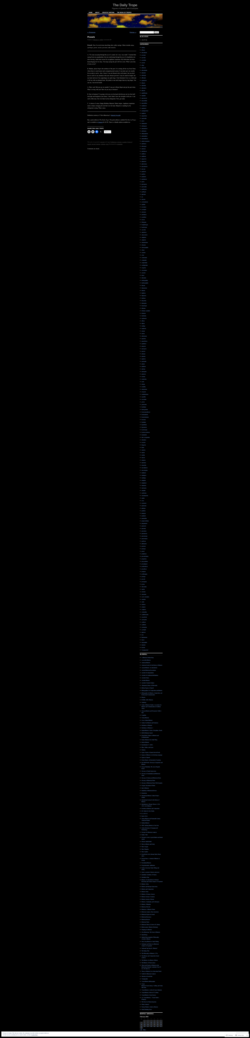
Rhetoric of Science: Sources (148, 894)
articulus (143, 199)
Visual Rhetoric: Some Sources (149, 995)
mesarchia (144, 465)
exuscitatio (144, 399)
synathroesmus (145, 614)
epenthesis (144, 343)
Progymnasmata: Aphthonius (148, 865)
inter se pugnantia (146, 437)
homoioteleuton (145, 417)
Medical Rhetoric (145, 823)
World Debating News (147, 1009)
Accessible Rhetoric (146, 660)
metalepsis (144, 475)
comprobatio (144, 262)
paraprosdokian (145, 521)
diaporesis (144, 295)
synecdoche (144, 617)
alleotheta (144, 85)
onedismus (144, 493)
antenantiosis (144, 128)
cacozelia (144, 229)
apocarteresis (144, 166)
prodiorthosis (145, 566)
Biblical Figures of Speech (148, 688)
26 (157, 1026)
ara (142, 197)
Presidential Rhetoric (146, 863)
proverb (102, 142)
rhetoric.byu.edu (115, 115)
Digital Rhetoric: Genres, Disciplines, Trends (152, 730)
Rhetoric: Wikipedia (146, 904)
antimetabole (144, 136)
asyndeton (144, 217)
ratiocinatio (144, 586)
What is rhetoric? (145, 1004)
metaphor (144, 480)
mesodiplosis (145, 467)
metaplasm (144, 483)
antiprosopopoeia (145, 141)
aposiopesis (144, 184)
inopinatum (144, 435)
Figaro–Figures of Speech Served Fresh (151, 752)
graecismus (144, 404)
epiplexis (144, 359)
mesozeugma (144, 470)
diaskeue (144, 298)
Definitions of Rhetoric (147, 725)
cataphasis (144, 237)
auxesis (143, 219)
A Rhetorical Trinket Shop (148, 657)
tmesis (143, 640)
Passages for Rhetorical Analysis (149, 832)
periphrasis (144, 553)
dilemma (143, 308)
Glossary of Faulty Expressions (149, 771)
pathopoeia (144, 543)
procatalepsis (144, 564)
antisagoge (144, 146)
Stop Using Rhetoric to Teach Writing (150, 941)
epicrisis (143, 351)
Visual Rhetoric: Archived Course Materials (152, 990)
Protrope (133, 32)
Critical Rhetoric (145, 717)
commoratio (144, 257)
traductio (144, 645)
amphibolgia (144, 93)
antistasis (144, 148)
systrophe (144, 629)
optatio (143, 498)
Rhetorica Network (146, 907)
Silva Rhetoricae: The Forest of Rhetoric (151, 932)
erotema (143, 376)
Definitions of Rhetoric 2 (147, 728)
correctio (144, 272)
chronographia (145, 247)
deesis (143, 275)
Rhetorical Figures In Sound (148, 914)
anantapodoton (145, 110)
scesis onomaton (145, 597)
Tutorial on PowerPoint (147, 976)
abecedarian (144, 52)
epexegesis (144, 348)
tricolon (143, 647)
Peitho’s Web (145, 834)
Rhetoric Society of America (148, 896)
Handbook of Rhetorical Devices (149, 790)
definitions (114, 142)
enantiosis (144, 328)
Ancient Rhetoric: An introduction (149, 667)
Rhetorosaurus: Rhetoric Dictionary (150, 927)
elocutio (119, 142)
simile (143, 602)
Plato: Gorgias (145, 846)
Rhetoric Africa (145, 884)
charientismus (145, 242)
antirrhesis (144, 143)
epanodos (144, 338)
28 (141, 1028)
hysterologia (144, 429)
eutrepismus (144, 389)
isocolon (143, 442)
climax (143, 250)
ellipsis (143, 323)
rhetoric (98, 144)
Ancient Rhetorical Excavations (149, 670)
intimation (144, 440)
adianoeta (144, 67)
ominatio (144, 490)
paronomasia (144, 538)
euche (143, 381)
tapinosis (144, 632)
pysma (143, 584)
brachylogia (144, 227)
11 (154, 1022)
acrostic (143, 62)
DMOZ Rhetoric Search (147, 733)
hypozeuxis (144, 427)
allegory (143, 83)
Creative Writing (108, 12)
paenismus (144, 505)
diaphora (144, 293)
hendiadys (144, 407)
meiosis (143, 457)
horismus (144, 419)
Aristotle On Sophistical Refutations (150, 675)
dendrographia (145, 283)
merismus (144, 462)
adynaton (144, 73)
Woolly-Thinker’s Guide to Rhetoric (150, 1007)
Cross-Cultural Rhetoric (147, 720)
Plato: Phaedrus (145, 849)
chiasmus (144, 245)
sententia (144, 599)
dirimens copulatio (146, 310)
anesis (143, 121)
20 (161, 1024)
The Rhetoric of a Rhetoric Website (150, 960)
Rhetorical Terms (145, 922)
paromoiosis (144, 533)
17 (151, 1024)
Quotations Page (145, 877)
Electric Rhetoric (145, 742)
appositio (144, 194)
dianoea (143, 290)
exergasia (144, 391)
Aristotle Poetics (145, 678)
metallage (144, 478)
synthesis (144, 622)
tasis (143, 634)
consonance (144, 270)
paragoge (144, 513)
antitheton (144, 156)
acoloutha (144, 60)
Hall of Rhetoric (145, 788)
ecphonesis (144, 318)
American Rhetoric (146, 662)
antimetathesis (145, 138)
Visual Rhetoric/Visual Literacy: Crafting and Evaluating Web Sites (153, 985)
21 (141, 1026)
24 (151, 1026)
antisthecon (144, 151)
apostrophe (144, 186)
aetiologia (144, 75)
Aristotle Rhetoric (146, 680)
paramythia (144, 518)
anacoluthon (144, 103)
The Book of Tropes (124, 12)
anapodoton (144, 116)
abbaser (143, 50)
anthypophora (145, 133)
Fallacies (144, 750)
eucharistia (144, 379)
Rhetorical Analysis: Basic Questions (150, 912)
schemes (103, 144)
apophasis (144, 176)
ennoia (143, 333)
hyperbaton (144, 424)
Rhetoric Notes (145, 891)
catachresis (144, 232)
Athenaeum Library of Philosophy (149, 685)
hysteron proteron (146, 432)
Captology (144, 702)
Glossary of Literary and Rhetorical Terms (151, 778)
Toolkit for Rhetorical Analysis (149, 974)
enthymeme (144, 336)
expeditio (144, 397)
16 (148, 1024)
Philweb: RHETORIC (147, 841)
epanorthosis (144, 341)
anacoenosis (144, 98)
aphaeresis (144, 161)
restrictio (144, 591)
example (124, 142)
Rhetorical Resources (146, 917)
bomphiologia (145, 224)
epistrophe (144, 361)
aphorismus (144, 164)
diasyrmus (144, 300)
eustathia (144, 386)
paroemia (144, 528)
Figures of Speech (146, 757)
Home (90, 12)
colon (143, 255)
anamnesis (144, 108)
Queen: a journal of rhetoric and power (150, 872)
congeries (144, 267)
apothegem (144, 189)
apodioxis (144, 171)
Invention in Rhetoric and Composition (150, 808)
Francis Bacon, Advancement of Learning (151, 760)
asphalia (143, 204)
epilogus (143, 354)
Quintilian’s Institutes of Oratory (149, 874)
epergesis (144, 346)
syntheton (144, 624)
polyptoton (144, 559)
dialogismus (144, 288)
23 (148, 1026)
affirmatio (144, 78)
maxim (143, 452)
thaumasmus (144, 637)
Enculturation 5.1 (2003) (147, 745)
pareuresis (144, 526)
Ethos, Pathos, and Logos (147, 747)
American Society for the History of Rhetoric (152, 665)
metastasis (144, 485)
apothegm (144, 191)
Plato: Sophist (145, 851)
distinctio (144, 313)
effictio (143, 321)
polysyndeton (145, 561)
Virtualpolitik (145, 979)
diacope (143, 285)
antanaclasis (144, 123)
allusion (143, 90)
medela (143, 455)
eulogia (143, 384)
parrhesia (144, 541)
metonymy (144, 488)
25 (154, 1026)
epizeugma (144, 371)
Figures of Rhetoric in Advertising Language (152, 755)
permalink (119, 144)
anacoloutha (144, 100)
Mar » (144, 1029)
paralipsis (144, 516)
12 (157, 1022)
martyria (143, 450)
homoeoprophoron (146, 412)
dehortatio (144, 278)
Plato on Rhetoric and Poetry (148, 844)
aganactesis (144, 80)
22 (144, 1026)
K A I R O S (144, 813)
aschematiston (145, 202)
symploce (144, 609)
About (97, 12)
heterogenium (145, 409)
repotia (143, 589)
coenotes (144, 252)
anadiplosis (144, 105)
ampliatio (144, 95)
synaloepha (144, 612)
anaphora (144, 113)
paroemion (144, 531)
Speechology (144, 934)
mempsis (144, 460)
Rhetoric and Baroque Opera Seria (149, 886)
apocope (143, 169)
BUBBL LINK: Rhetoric (147, 700)
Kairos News (145, 816)
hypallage (144, 422)
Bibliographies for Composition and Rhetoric (152, 690)
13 (161, 1022)
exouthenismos (145, 394)
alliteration (144, 88)
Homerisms (144, 793)
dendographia (145, 280)
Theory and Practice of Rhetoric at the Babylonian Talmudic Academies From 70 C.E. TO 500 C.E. (151, 966)
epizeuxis (144, 374)
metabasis (144, 472)
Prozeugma (91, 32)
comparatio (144, 260)
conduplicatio (145, 265)
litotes (143, 447)
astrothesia (144, 214)
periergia (144, 548)
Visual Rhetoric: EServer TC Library (150, 992)
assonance (144, 207)
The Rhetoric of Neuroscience (148, 962)
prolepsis (144, 571)
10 (151, 1022)
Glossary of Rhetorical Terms (148, 780)
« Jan (141, 1029)
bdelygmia (144, 222)
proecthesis (144, 569)
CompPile (144, 715)
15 (144, 1024)
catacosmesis (144, 235)
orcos (143, 500)
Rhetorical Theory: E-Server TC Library (151, 924)
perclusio (144, 546)
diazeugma (144, 303)
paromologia (144, 536)
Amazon (100, 122)
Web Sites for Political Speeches (149, 1002)
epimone (143, 356)
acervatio (144, 57)
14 (141, 1024)
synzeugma (144, 627)
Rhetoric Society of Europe (148, 899)
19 (157, 1024)
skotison (143, 604)
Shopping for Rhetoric (147, 929)
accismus (144, 55)
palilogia (143, 508)
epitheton (144, 366)
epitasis (143, 364)
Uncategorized (145, 650)
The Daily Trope (125, 4)
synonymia (144, 619)
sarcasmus (144, 594)
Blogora (143, 697)
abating (143, 47)
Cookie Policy (34, 1035)
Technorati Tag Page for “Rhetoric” (150, 948)
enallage (143, 326)
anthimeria (144, 131)
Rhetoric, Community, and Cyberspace (150, 901)
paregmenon (144, 523)
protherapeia (144, 574)
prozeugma (144, 581)
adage (143, 65)
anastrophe (144, 118)
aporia (143, 181)
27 (161, 1026)
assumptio (144, 209)
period (143, 551)
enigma (143, 331)
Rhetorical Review (146, 919)
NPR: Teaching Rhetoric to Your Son (150, 825)
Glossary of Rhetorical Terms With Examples (152, 783)
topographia (144, 642)
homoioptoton (145, 414)
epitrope (143, 369)
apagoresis (144, 159)
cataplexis (144, 240)
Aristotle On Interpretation (148, 672)
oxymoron (144, 503)
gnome (143, 402)
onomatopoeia (145, 495)
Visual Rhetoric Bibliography (148, 981)
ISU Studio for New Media (148, 811)
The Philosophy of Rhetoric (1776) (150, 953)
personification (145, 556)
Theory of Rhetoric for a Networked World (151, 971)
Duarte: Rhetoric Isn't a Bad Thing (149, 739)
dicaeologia (144, 305)
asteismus (144, 212)
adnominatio (144, 70)
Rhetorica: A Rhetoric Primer (148, 909)
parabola (143, 510)
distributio (144, 316)
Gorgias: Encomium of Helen (148, 785)
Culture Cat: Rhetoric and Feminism (150, 723)
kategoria (144, 445)
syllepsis (144, 607)
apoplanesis (144, 179)
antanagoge (144, 126)
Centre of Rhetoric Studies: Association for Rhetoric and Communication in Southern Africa (151, 706)
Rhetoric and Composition (148, 889)
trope (107, 144)
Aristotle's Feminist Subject (148, 683)
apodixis (143, 174)
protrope (143, 576)
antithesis (144, 154)
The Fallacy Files (145, 951)
